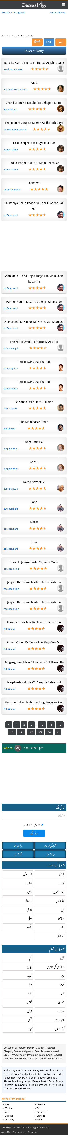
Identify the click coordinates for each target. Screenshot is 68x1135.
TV (38, 1108)
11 (50, 724)
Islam (7, 1104)
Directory (9, 1119)
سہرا (30, 984)
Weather (9, 1108)
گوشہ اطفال (59, 1028)
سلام (30, 993)
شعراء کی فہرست (50, 845)
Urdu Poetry (12, 36)
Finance (41, 1104)
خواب (61, 883)
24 (49, 732)
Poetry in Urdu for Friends (17, 1088)
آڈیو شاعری (18, 854)
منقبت (60, 1002)
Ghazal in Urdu (28, 1085)
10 (41, 724)
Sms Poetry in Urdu (30, 1074)
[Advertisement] (34, 245)
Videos (40, 1119)
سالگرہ (29, 927)
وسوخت (60, 1011)
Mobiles (9, 1115)
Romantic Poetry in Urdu (50, 1085)
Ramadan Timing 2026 (13, 12)
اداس (29, 891)
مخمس (29, 1020)
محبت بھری (58, 891)
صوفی (30, 918)
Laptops (41, 1115)
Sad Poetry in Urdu (14, 1070)
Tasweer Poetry (27, 36)
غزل (62, 958)
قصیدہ (29, 975)
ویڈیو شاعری (50, 854)
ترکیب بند (59, 1020)
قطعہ (62, 993)
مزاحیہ (61, 927)
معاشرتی (60, 936)
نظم (30, 958)
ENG (49, 42)
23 (40, 732)
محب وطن (27, 874)
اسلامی (61, 918)
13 (12, 732)
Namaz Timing (57, 12)
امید (62, 909)
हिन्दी (37, 42)
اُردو (61, 42)
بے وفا (28, 900)
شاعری (36, 824)
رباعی (29, 966)
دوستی (29, 909)
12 (59, 724)
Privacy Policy (18, 1132)
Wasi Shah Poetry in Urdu (38, 1077)
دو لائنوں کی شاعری (55, 966)
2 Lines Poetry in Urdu (36, 1070)
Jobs (7, 1112)
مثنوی (29, 1002)
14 (20, 732)
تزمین (29, 1011)
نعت (61, 984)
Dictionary (42, 1112)
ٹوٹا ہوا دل (60, 900)
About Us (5, 1132)
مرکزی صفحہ (17, 845)
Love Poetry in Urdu (52, 1074)
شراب (29, 883)
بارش (61, 874)
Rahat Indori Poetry (14, 1077)
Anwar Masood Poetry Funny (39, 1081)
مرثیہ (62, 975)
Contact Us (32, 1132)
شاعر (26, 824)
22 (31, 732)
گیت (29, 1028)
